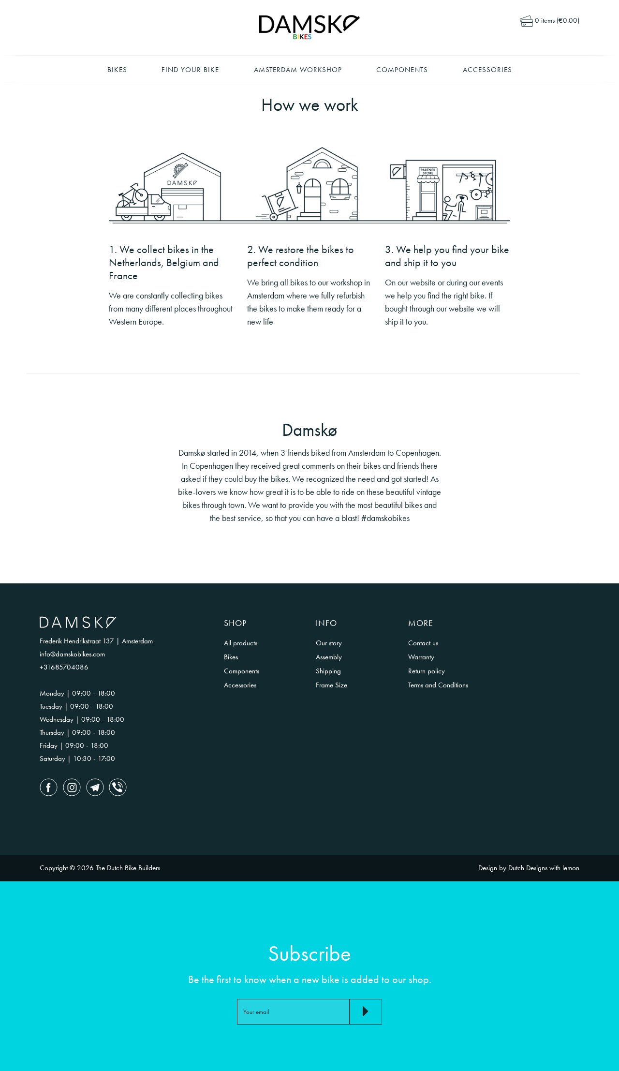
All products (240, 643)
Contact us (423, 643)
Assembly (329, 657)
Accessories (487, 69)
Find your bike (190, 69)
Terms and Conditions (438, 685)
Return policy (426, 671)
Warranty (421, 657)
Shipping (328, 671)
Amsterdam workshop (298, 69)
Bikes (117, 69)
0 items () (556, 20)
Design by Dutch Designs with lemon (528, 868)
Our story (329, 643)
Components (402, 69)
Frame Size (331, 685)
